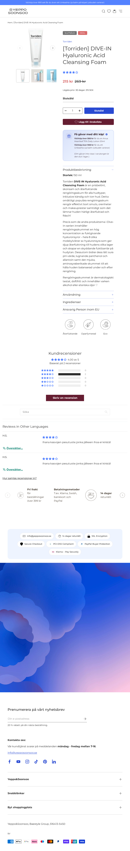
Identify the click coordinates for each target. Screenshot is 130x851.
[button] (113, 11)
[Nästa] (52, 47)
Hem (10, 22)
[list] (36, 48)
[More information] (106, 134)
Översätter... (14, 448)
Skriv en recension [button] (65, 397)
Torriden (67, 41)
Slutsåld (99, 110)
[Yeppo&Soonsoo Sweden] (65, 627)
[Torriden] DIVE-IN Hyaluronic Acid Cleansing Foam (38, 22)
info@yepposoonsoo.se (22, 752)
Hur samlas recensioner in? (20, 478)
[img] (50, 437)
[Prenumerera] (83, 719)
